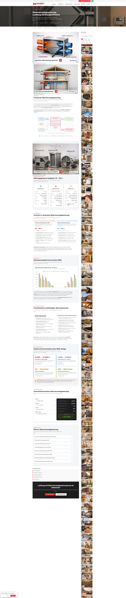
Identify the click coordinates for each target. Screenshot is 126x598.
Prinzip (34, 27)
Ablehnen (8, 595)
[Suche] (92, 4)
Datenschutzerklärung (12, 593)
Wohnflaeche (37, 403)
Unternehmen (60, 4)
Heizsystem (37, 407)
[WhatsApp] (92, 1)
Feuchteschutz (61, 27)
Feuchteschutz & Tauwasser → (38, 472)
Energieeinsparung (55, 27)
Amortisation (72, 27)
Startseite (34, 7)
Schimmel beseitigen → (37, 470)
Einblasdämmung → (36, 479)
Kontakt (88, 4)
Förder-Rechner (77, 4)
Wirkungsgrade (39, 27)
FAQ (76, 27)
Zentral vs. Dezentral (47, 27)
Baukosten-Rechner (69, 4)
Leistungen (54, 4)
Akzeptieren (13, 595)
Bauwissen (83, 4)
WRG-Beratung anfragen (61, 494)
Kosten (67, 27)
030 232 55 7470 (85, 1)
